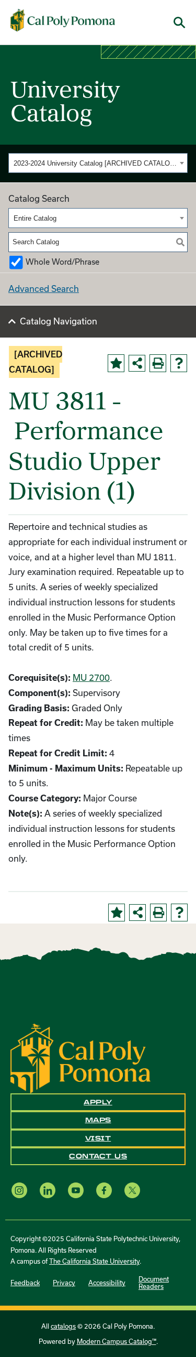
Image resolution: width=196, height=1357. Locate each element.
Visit (98, 1138)
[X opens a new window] (132, 1190)
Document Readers (154, 1282)
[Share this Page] (137, 363)
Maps (98, 1120)
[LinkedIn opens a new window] (47, 1190)
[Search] (180, 242)
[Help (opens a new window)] (178, 363)
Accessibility (106, 1282)
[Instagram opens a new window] (19, 1190)
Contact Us (98, 1156)
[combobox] (98, 163)
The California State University (94, 1261)
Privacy (64, 1282)
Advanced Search (43, 289)
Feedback (25, 1282)
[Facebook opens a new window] (104, 1190)
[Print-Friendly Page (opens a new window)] (157, 363)
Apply (98, 1102)
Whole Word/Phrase (62, 261)
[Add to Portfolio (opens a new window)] (116, 363)
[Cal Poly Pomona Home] (62, 20)
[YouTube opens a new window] (76, 1190)
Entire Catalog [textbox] (35, 218)
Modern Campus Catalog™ (116, 1341)
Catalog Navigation (58, 321)
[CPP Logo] (80, 1057)
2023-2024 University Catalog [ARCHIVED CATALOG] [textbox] (95, 163)
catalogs (63, 1326)
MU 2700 (91, 677)
